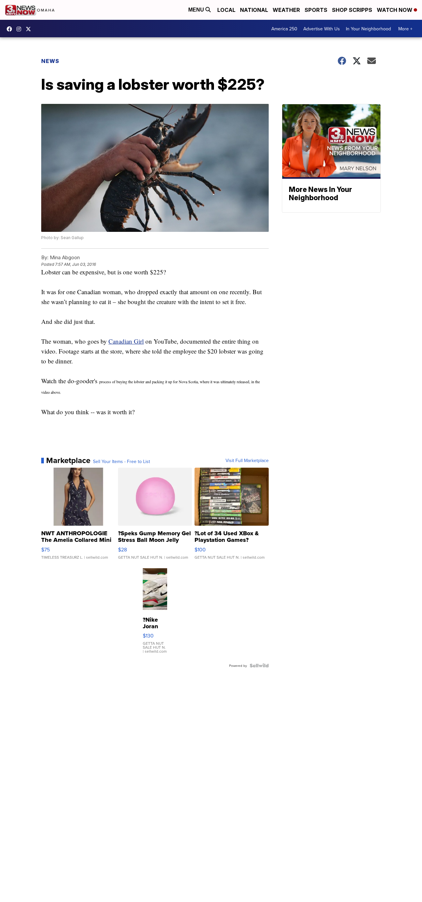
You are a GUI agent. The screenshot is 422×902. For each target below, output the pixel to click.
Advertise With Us (321, 28)
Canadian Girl (126, 341)
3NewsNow (11, 29)
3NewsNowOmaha (30, 29)
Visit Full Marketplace (247, 460)
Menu (196, 10)
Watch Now (395, 10)
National (254, 10)
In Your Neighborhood (368, 28)
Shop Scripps (352, 10)
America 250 (284, 28)
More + (405, 28)
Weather (286, 10)
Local (226, 10)
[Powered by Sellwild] (259, 665)
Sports (316, 10)
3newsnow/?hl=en (20, 29)
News (50, 61)
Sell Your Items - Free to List (121, 461)
